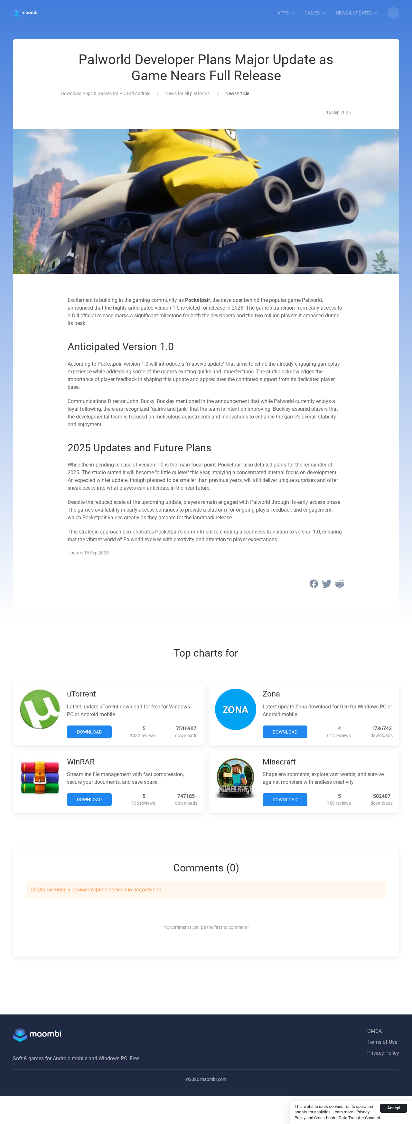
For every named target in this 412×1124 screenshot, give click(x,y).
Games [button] (312, 12)
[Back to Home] (25, 13)
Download (89, 732)
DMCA (374, 1031)
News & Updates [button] (354, 12)
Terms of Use (382, 1042)
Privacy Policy (383, 1053)
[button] (393, 13)
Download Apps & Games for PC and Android (106, 93)
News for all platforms (188, 93)
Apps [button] (283, 12)
